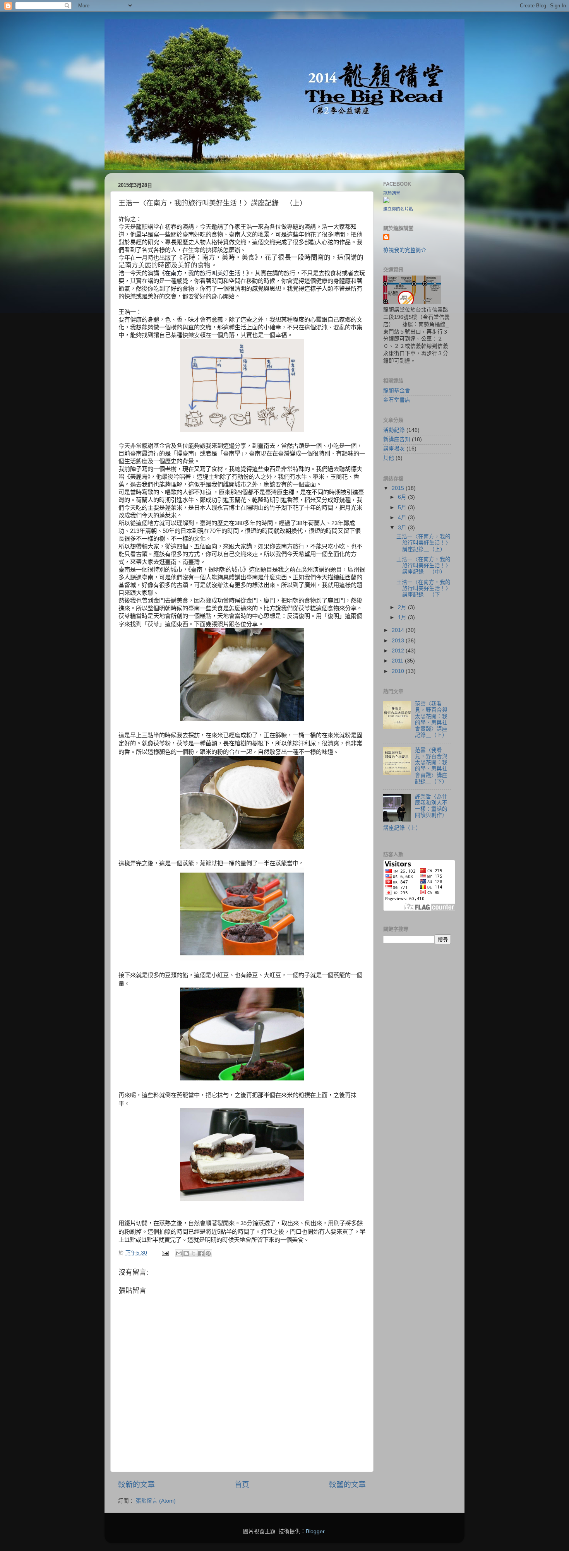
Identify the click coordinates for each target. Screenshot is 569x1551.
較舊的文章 (347, 1485)
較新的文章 (136, 1485)
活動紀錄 (394, 430)
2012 (399, 651)
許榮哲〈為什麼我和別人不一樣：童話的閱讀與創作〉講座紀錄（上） (415, 812)
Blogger (315, 1531)
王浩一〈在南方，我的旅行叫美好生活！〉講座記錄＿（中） (423, 565)
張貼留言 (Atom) (156, 1501)
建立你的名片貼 (398, 209)
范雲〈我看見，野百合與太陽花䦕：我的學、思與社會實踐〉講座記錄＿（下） (431, 765)
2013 (399, 641)
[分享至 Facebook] (201, 1253)
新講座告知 (396, 439)
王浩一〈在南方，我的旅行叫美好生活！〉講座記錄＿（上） (423, 543)
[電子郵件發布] (164, 1253)
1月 (403, 617)
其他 (388, 458)
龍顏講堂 (391, 193)
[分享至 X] (193, 1253)
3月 (403, 528)
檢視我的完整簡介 (405, 250)
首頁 (242, 1485)
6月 (403, 497)
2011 (398, 661)
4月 (403, 517)
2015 (399, 488)
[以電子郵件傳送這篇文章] (179, 1253)
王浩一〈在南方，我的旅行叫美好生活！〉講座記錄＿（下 (423, 588)
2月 (403, 607)
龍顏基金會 (396, 391)
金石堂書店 (396, 400)
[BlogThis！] (186, 1253)
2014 (399, 630)
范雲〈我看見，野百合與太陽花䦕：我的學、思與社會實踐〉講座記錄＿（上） (431, 719)
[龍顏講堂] (386, 201)
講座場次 (394, 449)
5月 (403, 507)
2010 (399, 671)
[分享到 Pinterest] (208, 1253)
